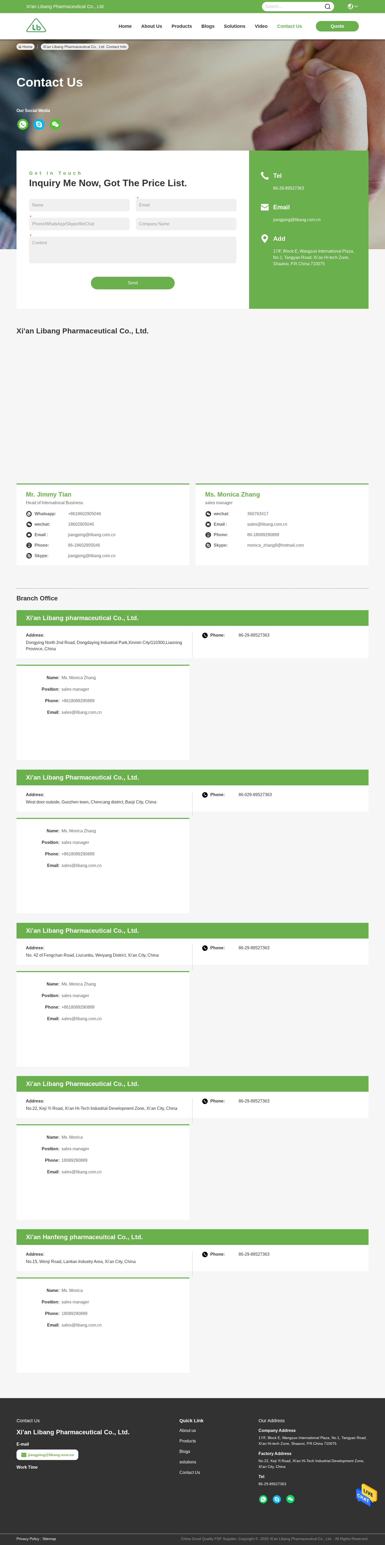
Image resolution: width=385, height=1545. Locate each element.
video (261, 26)
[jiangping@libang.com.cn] (277, 1499)
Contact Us (189, 1472)
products (182, 26)
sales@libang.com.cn (82, 712)
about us (151, 26)
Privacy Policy (27, 1539)
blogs (207, 26)
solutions (234, 26)
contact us (289, 26)
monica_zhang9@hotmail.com (275, 545)
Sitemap (49, 1539)
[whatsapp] (24, 124)
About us (187, 1430)
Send (133, 283)
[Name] (327, 6)
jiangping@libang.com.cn (297, 219)
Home (125, 26)
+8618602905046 (84, 514)
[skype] (41, 124)
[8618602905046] (263, 1499)
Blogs (184, 1451)
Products (187, 1441)
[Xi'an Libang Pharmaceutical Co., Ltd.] (55, 26)
